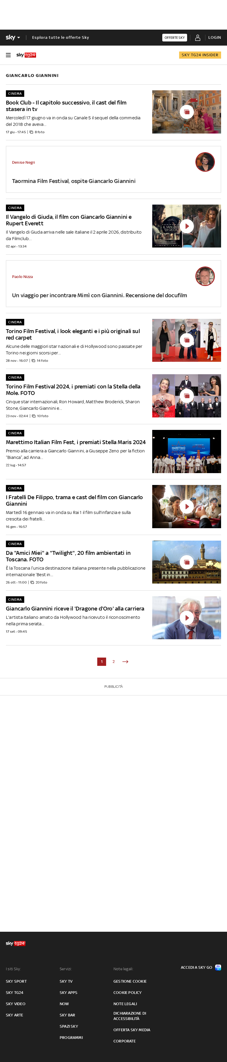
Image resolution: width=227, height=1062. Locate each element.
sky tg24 (15, 992)
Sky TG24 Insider (200, 55)
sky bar (67, 1015)
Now (64, 1004)
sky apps (69, 992)
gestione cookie (130, 981)
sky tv (66, 981)
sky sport (16, 981)
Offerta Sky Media (132, 1030)
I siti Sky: (13, 969)
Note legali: (123, 969)
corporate (125, 1041)
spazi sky (69, 1026)
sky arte (14, 1015)
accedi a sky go (196, 967)
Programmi (71, 1037)
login (214, 37)
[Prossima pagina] (125, 661)
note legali (125, 1004)
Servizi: (66, 969)
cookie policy (128, 992)
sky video (15, 1004)
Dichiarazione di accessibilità (130, 1016)
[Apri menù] (8, 55)
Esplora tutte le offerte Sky (60, 37)
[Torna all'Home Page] (26, 55)
